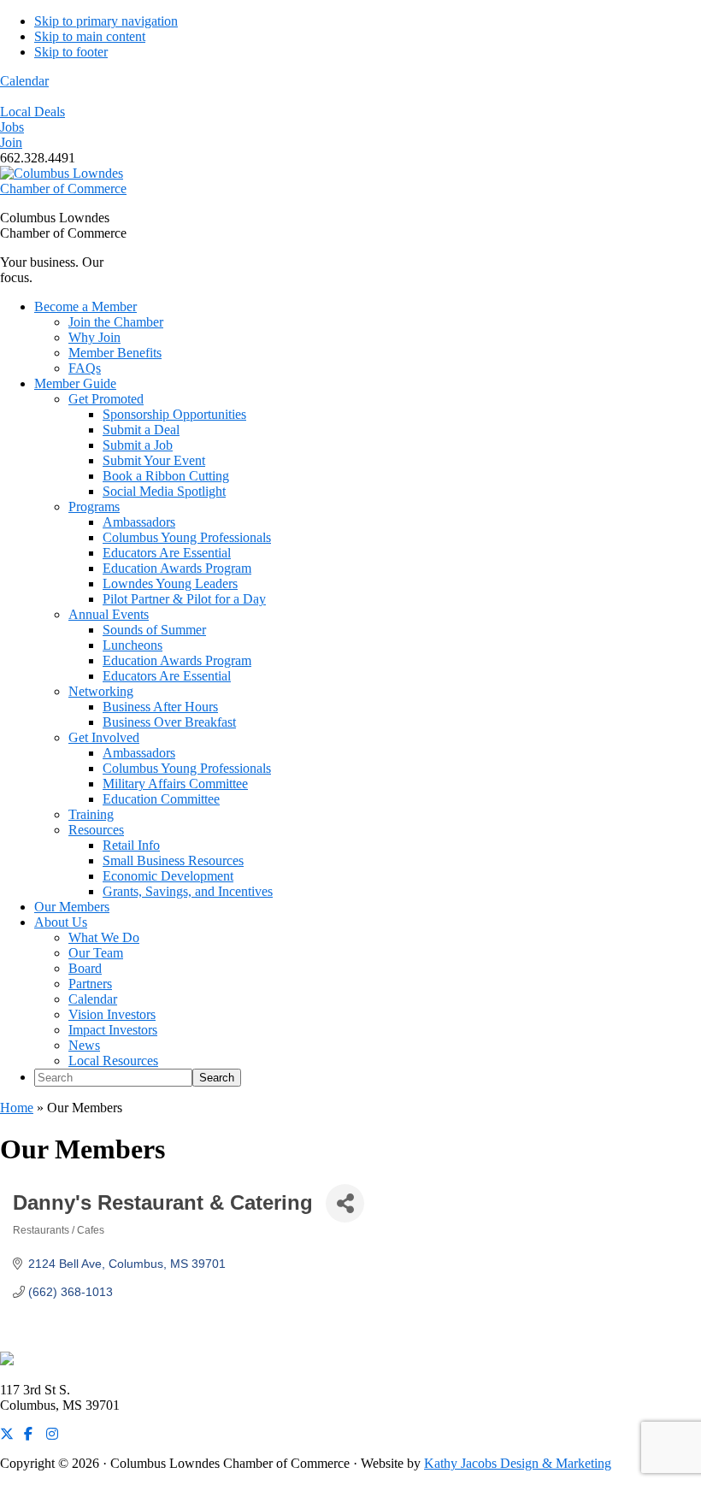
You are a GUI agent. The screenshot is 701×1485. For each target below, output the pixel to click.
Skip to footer (71, 51)
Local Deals (32, 111)
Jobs (12, 127)
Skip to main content (89, 36)
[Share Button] (345, 1203)
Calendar (24, 81)
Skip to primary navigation (106, 21)
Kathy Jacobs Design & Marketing (517, 1463)
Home (16, 1107)
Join (11, 142)
